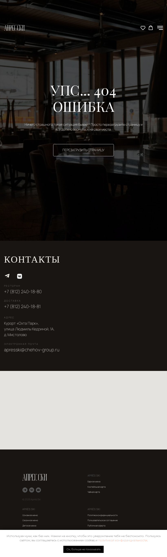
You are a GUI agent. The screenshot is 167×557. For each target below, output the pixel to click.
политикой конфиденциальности (122, 540)
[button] (143, 27)
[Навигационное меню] (160, 28)
